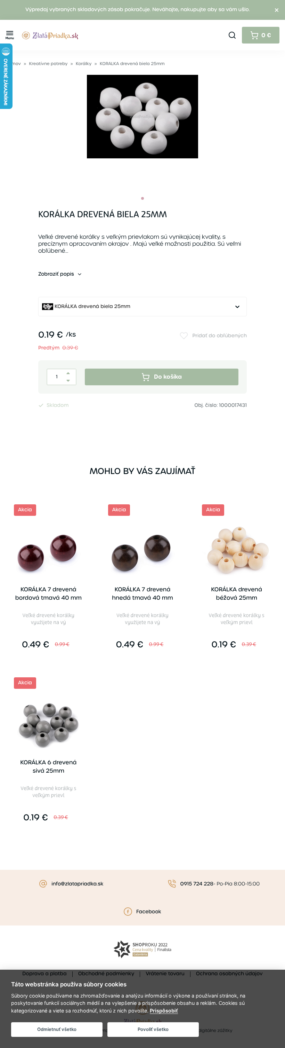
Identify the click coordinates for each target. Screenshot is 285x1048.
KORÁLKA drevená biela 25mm (132, 64)
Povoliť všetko (153, 1029)
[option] (142, 130)
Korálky (84, 64)
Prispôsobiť (164, 1011)
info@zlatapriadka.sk (77, 884)
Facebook (148, 911)
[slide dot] (142, 198)
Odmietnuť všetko (56, 1029)
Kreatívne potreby (48, 64)
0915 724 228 (196, 884)
